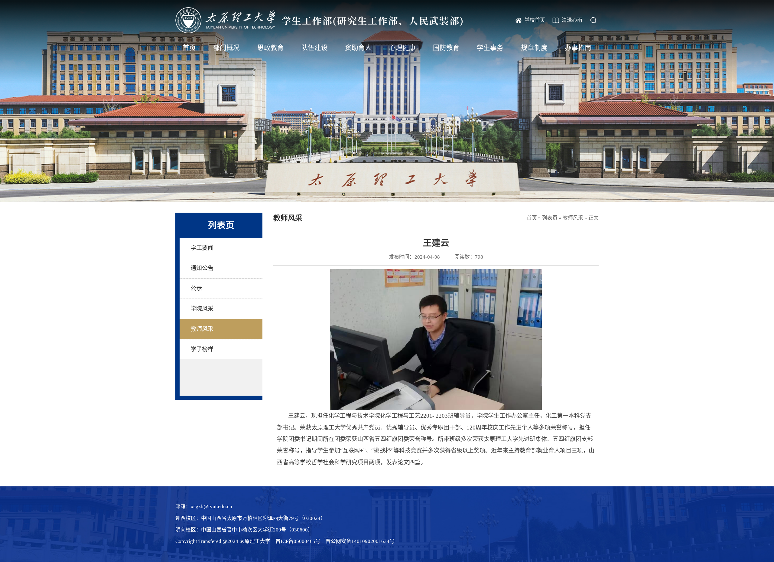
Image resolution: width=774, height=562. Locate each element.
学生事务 (490, 47)
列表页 (550, 218)
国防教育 (446, 47)
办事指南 (578, 47)
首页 (189, 47)
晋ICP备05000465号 (297, 541)
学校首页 (535, 20)
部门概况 (226, 47)
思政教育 (270, 47)
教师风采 (573, 218)
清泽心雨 (572, 20)
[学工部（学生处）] (319, 20)
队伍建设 (314, 47)
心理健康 (402, 47)
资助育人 (358, 47)
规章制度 (534, 47)
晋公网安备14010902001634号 (360, 541)
